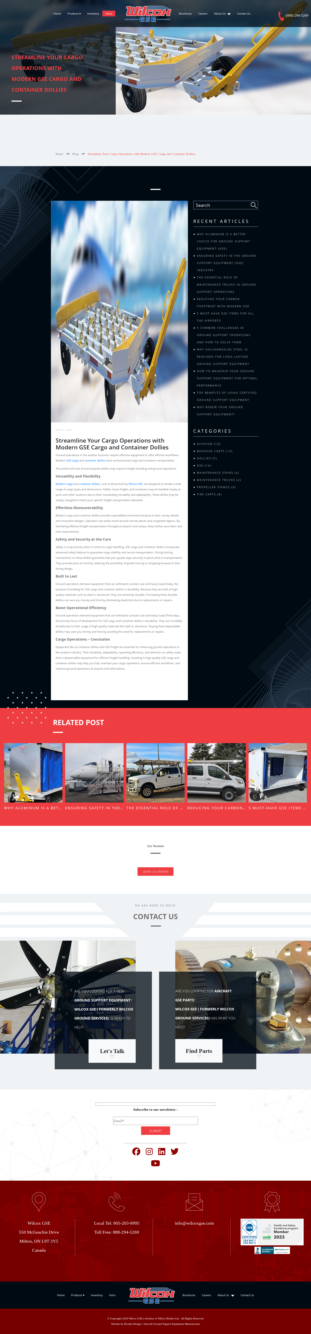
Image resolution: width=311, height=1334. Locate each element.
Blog (75, 154)
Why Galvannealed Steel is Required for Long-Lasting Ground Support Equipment (223, 357)
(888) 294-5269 (296, 15)
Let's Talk (112, 1051)
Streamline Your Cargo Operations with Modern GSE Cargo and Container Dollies (141, 154)
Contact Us (243, 13)
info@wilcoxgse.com (194, 1223)
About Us (220, 13)
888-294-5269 (126, 1232)
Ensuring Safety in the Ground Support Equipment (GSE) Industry (226, 263)
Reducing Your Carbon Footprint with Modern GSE (223, 302)
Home (57, 13)
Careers (203, 13)
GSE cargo (72, 460)
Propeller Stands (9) (216, 487)
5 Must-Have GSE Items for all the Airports (225, 317)
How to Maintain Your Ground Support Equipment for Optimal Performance (227, 378)
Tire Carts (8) (209, 494)
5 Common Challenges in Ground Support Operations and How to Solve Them (224, 335)
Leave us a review (155, 872)
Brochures (185, 13)
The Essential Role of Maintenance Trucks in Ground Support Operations (226, 285)
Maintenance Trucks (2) (219, 480)
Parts (109, 13)
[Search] (254, 205)
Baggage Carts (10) (215, 451)
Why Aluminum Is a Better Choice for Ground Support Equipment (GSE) (223, 241)
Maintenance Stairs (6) (218, 472)
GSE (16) (204, 465)
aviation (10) (209, 444)
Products (73, 13)
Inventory (93, 13)
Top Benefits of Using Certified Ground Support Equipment (227, 396)
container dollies (95, 460)
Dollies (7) (207, 458)
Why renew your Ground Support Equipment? (220, 410)
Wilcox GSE (136, 484)
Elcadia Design (132, 1323)
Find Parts (199, 1051)
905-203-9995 (126, 1223)
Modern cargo (64, 484)
